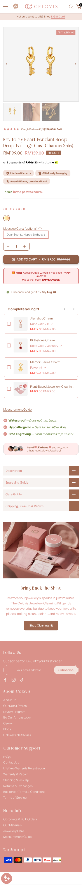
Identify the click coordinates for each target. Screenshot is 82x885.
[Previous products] (64, 309)
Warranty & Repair (15, 774)
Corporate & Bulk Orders (20, 819)
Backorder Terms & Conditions (24, 791)
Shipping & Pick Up (16, 780)
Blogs (7, 729)
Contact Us (11, 762)
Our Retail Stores (15, 706)
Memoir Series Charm (45, 362)
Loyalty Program (14, 711)
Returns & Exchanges (18, 786)
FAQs (6, 756)
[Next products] (74, 309)
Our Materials (12, 825)
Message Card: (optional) (20, 228)
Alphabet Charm (41, 318)
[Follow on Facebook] (5, 679)
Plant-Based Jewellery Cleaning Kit (52, 386)
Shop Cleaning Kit (41, 625)
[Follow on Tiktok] (22, 679)
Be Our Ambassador (17, 717)
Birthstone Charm (42, 340)
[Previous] (6, 64)
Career (8, 723)
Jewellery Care (13, 831)
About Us (9, 700)
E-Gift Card (58, 16)
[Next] (75, 64)
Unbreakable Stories (17, 735)
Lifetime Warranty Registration (24, 768)
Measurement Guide (17, 409)
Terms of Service (15, 797)
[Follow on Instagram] (14, 679)
